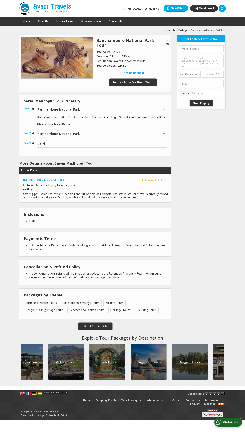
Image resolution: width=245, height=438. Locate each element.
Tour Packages (64, 21)
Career (176, 400)
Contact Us (115, 21)
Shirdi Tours (81, 362)
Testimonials (213, 400)
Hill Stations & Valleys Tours (81, 303)
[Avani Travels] (45, 8)
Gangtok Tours (205, 362)
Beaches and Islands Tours (86, 310)
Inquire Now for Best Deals (133, 82)
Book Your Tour (95, 326)
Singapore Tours (123, 362)
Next (219, 362)
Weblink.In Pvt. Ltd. (59, 415)
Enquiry (195, 404)
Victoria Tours (40, 362)
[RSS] (221, 404)
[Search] (222, 8)
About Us (42, 21)
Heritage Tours (120, 310)
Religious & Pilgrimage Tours (44, 310)
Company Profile (106, 400)
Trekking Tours (146, 310)
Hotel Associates (91, 21)
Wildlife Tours (114, 303)
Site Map (210, 404)
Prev (26, 362)
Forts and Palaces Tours (41, 303)
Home (26, 21)
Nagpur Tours (164, 362)
